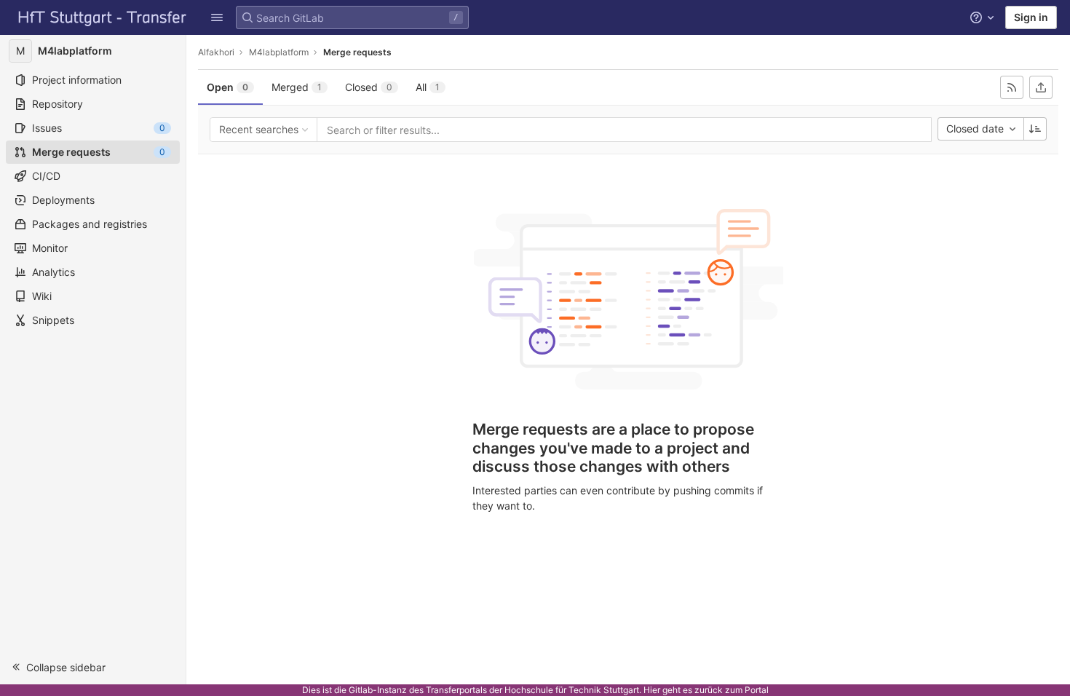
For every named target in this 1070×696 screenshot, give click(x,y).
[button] (217, 17)
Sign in (1031, 17)
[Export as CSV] (1041, 87)
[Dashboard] (102, 17)
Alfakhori (216, 52)
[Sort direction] (1035, 129)
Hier (651, 689)
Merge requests (357, 52)
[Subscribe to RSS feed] (1011, 87)
